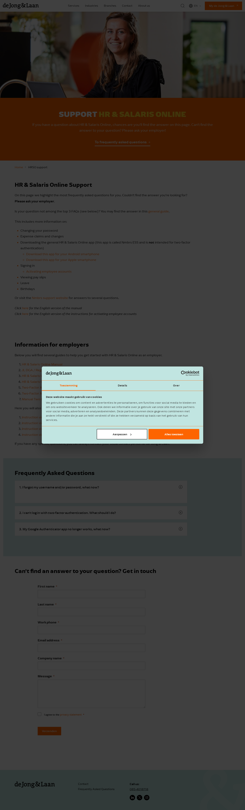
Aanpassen (120, 434)
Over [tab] (176, 385)
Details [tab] (122, 385)
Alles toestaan (173, 434)
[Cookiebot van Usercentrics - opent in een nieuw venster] (183, 373)
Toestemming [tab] (68, 385)
